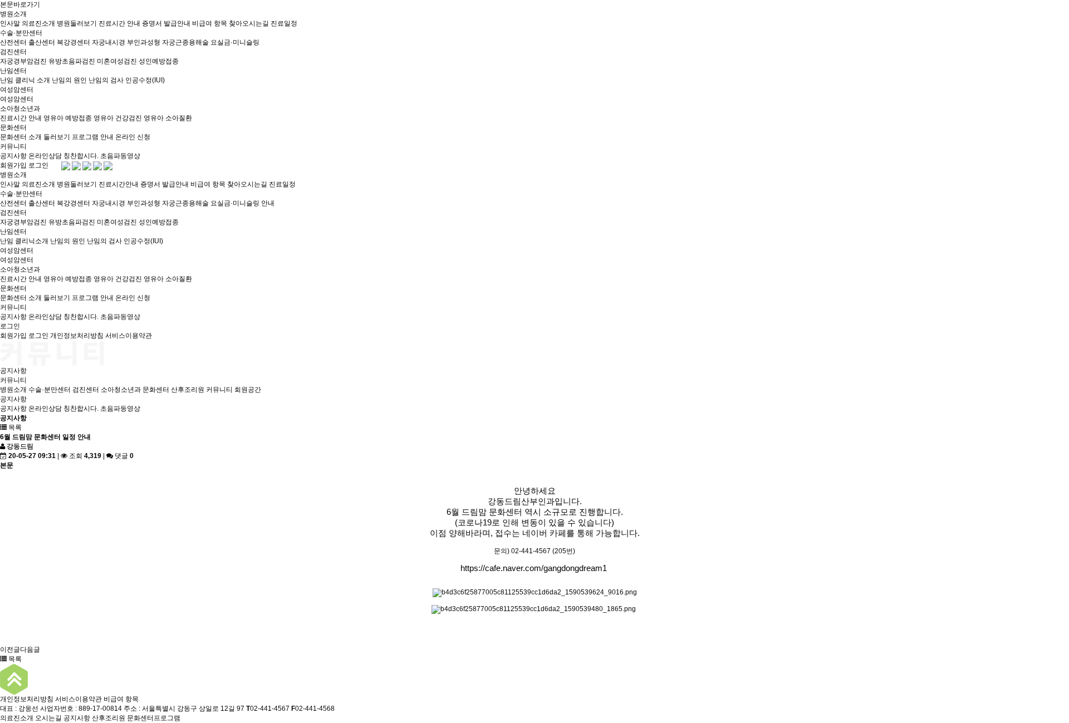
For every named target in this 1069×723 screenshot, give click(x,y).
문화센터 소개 (21, 137)
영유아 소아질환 (168, 118)
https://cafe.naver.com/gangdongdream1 (533, 568)
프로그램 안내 (93, 137)
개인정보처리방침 (77, 336)
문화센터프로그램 (153, 718)
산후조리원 (187, 390)
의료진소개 (38, 23)
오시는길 (48, 718)
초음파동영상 (120, 156)
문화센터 (13, 127)
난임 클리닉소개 (24, 241)
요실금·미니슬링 (234, 42)
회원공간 (247, 390)
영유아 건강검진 (118, 118)
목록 (14, 427)
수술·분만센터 (21, 33)
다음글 (30, 649)
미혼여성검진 (117, 61)
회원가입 (13, 165)
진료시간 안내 (119, 23)
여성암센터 (16, 90)
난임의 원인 (69, 80)
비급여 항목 (209, 23)
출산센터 (41, 42)
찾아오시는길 (249, 23)
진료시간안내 (119, 184)
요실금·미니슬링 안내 (242, 203)
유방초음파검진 (71, 61)
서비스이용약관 (128, 336)
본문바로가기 (20, 4)
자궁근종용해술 (185, 42)
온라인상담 (45, 156)
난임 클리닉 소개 (25, 80)
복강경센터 (73, 42)
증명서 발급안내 (166, 23)
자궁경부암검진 (23, 61)
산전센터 (13, 42)
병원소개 (13, 14)
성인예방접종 (159, 61)
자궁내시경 (108, 42)
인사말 (10, 23)
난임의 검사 (106, 80)
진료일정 (284, 23)
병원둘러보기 (77, 23)
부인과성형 (143, 42)
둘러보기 (56, 137)
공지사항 (13, 156)
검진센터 (13, 52)
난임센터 (13, 71)
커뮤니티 (13, 146)
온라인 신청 (132, 137)
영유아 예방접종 (67, 118)
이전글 (10, 649)
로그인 (38, 165)
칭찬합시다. (81, 156)
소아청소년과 (20, 108)
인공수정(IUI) (145, 80)
